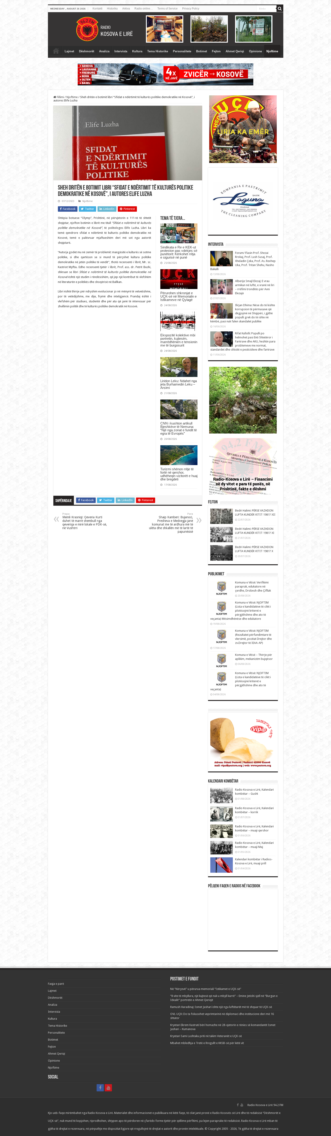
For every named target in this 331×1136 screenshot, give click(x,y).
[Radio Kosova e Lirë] (165, 29)
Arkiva (126, 8)
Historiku (112, 8)
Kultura (137, 51)
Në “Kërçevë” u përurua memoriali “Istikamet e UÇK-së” (205, 989)
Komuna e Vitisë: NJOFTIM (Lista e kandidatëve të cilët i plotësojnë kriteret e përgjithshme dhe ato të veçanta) (240, 681)
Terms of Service (167, 8)
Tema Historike (157, 51)
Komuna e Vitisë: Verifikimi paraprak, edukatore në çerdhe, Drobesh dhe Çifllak (253, 586)
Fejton (216, 51)
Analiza (104, 51)
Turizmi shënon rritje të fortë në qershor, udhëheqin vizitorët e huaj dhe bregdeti (178, 474)
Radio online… (143, 8)
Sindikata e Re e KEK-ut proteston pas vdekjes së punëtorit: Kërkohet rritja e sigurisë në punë (178, 252)
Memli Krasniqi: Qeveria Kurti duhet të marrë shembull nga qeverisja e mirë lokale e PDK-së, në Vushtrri (84, 521)
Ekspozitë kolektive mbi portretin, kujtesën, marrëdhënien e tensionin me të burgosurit (178, 340)
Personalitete (182, 51)
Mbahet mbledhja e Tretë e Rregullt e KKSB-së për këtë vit (207, 1043)
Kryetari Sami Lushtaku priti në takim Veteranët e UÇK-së (206, 1036)
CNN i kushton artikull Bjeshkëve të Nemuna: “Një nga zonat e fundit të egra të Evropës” (178, 428)
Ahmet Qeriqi (235, 51)
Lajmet (69, 51)
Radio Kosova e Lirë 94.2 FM (265, 1105)
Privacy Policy (190, 8)
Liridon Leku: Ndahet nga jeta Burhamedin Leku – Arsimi (178, 384)
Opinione (255, 51)
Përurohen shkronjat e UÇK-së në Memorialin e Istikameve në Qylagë (178, 296)
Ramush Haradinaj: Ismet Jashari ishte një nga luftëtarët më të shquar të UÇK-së (221, 1007)
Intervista (120, 51)
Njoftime (272, 51)
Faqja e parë (56, 50)
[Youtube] (108, 1087)
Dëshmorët (86, 51)
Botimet (201, 51)
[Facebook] (100, 1087)
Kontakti (97, 8)
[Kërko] (280, 8)
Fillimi (60, 97)
